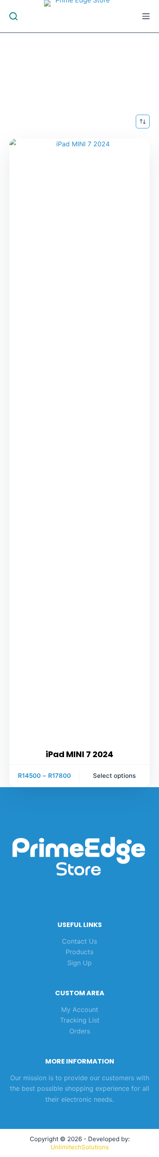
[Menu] (146, 16)
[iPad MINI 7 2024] (79, 443)
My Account (79, 1009)
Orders (79, 1031)
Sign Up (79, 963)
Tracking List (79, 1020)
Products (79, 952)
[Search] (13, 16)
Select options (114, 775)
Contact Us (79, 941)
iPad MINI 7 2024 (79, 754)
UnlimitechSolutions (80, 1147)
